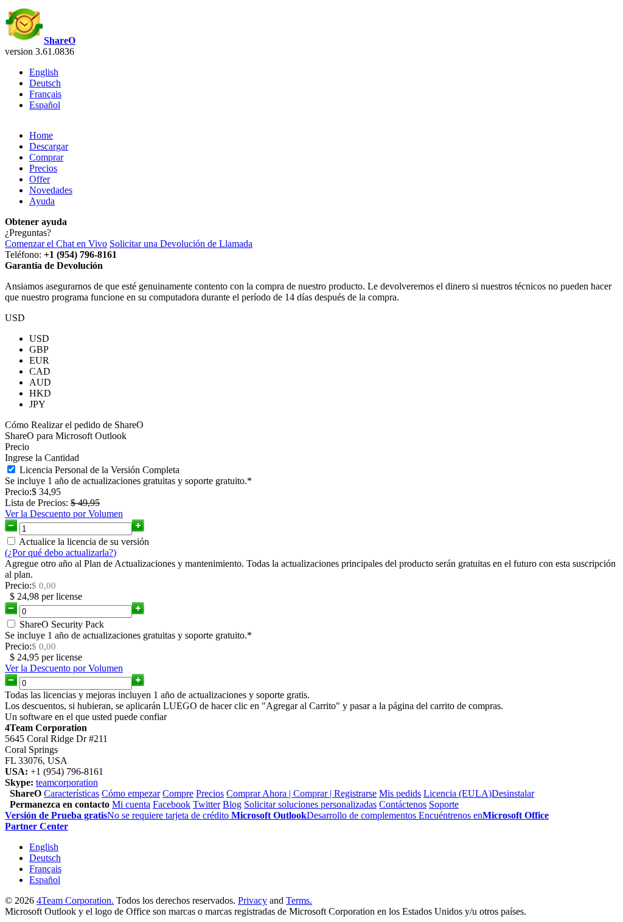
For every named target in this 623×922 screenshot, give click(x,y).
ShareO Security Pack (61, 624)
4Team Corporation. (75, 900)
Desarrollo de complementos (325, 815)
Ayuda (42, 201)
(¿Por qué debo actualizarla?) (60, 552)
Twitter (206, 804)
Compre (177, 793)
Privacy (252, 900)
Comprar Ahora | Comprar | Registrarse (301, 793)
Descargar (48, 146)
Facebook (171, 804)
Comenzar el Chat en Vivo (56, 243)
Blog (232, 804)
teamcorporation (67, 782)
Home (41, 135)
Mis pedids (400, 793)
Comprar (46, 157)
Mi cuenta (131, 804)
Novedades (50, 190)
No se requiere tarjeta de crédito (118, 815)
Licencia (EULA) (457, 793)
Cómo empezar (131, 793)
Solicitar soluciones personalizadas (310, 804)
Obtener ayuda (36, 222)
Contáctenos (402, 804)
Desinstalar (513, 793)
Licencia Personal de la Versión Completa (99, 470)
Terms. (299, 900)
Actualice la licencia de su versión (84, 541)
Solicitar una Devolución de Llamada (181, 243)
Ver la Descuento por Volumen (64, 513)
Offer (39, 179)
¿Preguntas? (28, 232)
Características (71, 793)
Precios (43, 168)
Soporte (444, 804)
